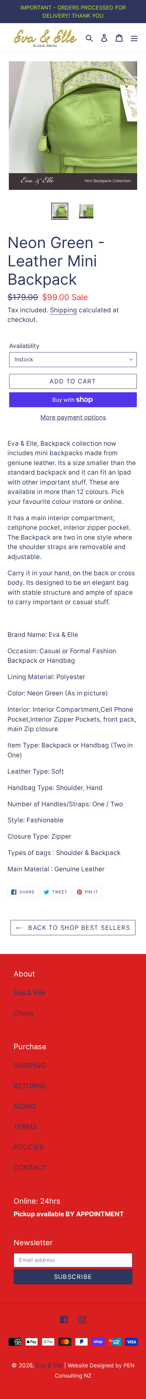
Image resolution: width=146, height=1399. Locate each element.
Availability (24, 345)
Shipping (63, 310)
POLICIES (29, 1147)
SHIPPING (29, 1065)
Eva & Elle (29, 993)
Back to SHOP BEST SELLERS (78, 927)
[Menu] (134, 37)
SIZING (25, 1106)
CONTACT (30, 1168)
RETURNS (29, 1086)
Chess (24, 1013)
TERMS (25, 1127)
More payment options (73, 417)
